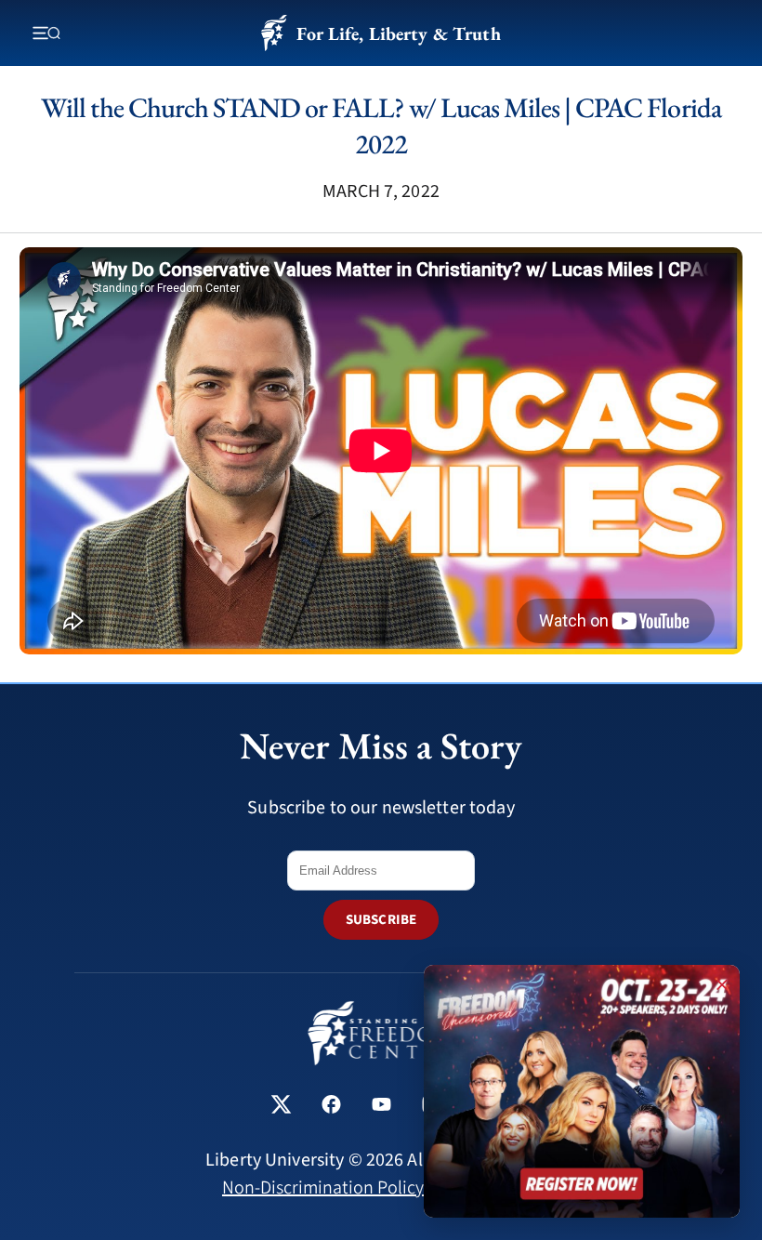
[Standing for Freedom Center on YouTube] (381, 1106)
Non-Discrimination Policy (323, 1188)
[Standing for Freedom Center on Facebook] (331, 1106)
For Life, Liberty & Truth (398, 33)
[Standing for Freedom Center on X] (281, 1106)
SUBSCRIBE (381, 920)
